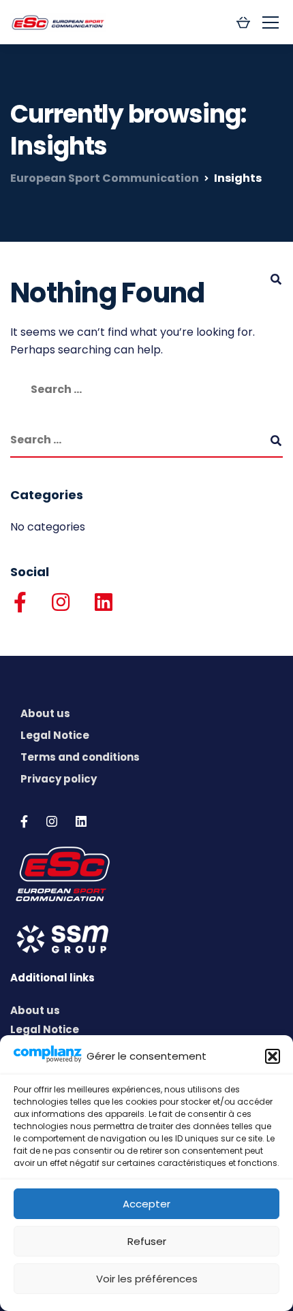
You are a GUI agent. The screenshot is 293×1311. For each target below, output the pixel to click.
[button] (272, 1056)
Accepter (146, 1204)
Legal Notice (54, 735)
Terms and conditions (80, 757)
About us (45, 713)
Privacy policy (58, 779)
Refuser (146, 1241)
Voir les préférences (147, 1278)
